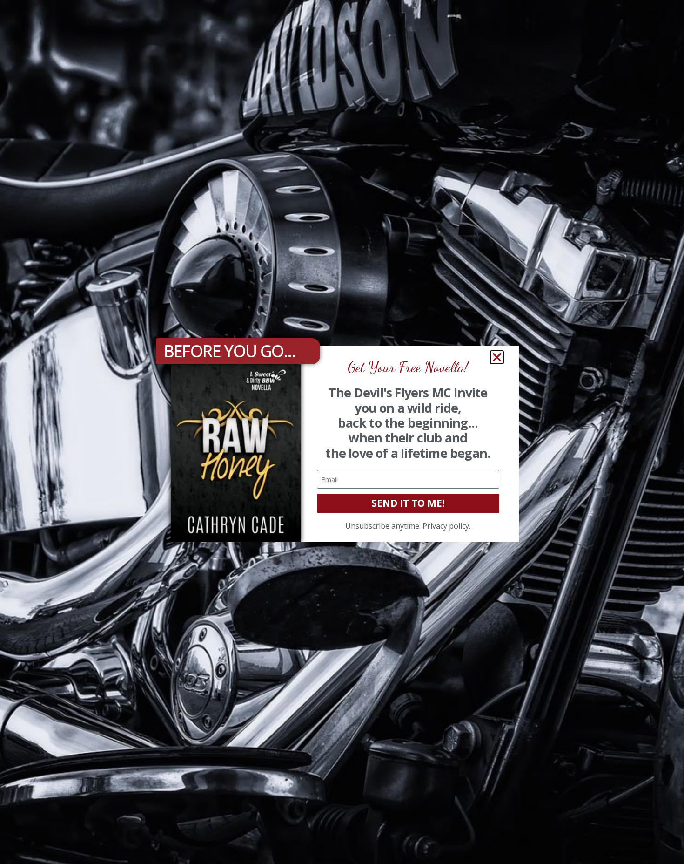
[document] (342, 432)
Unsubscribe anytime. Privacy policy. (407, 526)
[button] (497, 357)
